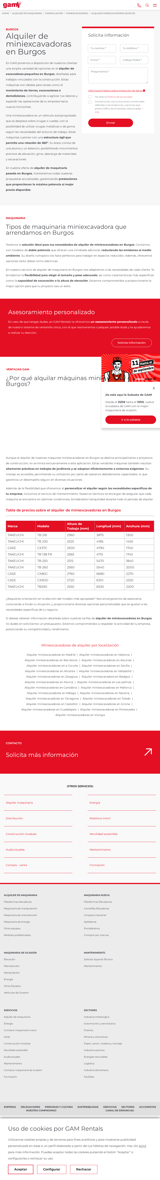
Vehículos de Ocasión (16, 992)
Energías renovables (96, 1056)
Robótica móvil (100, 818)
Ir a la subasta (130, 419)
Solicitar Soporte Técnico (98, 959)
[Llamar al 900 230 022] (139, 5)
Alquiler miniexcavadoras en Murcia (49, 682)
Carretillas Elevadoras (96, 908)
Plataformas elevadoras (18, 901)
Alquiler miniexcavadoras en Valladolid (105, 671)
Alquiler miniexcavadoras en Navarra (104, 693)
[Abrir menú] (155, 5)
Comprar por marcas (96, 935)
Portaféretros (92, 928)
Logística (89, 1063)
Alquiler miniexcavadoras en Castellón (52, 704)
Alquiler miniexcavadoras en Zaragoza (52, 676)
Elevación (9, 959)
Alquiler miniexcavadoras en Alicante (50, 671)
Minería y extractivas (96, 1036)
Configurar (51, 1169)
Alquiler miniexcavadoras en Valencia (104, 654)
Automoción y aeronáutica (100, 1023)
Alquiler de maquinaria (17, 1016)
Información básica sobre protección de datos (115, 90)
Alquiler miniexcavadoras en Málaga (51, 693)
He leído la (113, 96)
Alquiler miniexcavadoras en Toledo (107, 698)
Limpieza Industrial (95, 915)
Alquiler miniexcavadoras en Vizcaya (80, 715)
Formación (97, 865)
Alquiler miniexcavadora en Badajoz (106, 676)
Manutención (12, 966)
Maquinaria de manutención (20, 915)
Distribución (14, 818)
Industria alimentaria (96, 1070)
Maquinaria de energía (17, 921)
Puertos (88, 1030)
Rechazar (83, 1169)
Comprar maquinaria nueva (20, 1030)
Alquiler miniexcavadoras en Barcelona (51, 660)
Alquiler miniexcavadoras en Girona (106, 704)
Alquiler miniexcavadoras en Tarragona (52, 698)
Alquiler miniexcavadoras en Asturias (106, 660)
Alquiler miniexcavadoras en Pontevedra (107, 709)
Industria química (94, 1050)
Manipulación (12, 972)
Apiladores (90, 921)
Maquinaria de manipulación (20, 908)
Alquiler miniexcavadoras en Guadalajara (48, 709)
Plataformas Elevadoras (98, 901)
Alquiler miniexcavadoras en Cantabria (51, 687)
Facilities (89, 1076)
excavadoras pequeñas (22, 74)
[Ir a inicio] (12, 5)
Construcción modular (21, 834)
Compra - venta (16, 865)
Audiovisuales (15, 849)
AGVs (7, 1036)
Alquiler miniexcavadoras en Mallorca (106, 687)
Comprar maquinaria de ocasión (23, 1070)
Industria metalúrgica (96, 1016)
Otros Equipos (12, 985)
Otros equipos (12, 928)
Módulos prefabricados (17, 935)
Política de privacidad (119, 96)
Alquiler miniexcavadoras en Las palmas (104, 682)
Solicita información (132, 342)
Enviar (110, 122)
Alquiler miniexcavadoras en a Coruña (52, 665)
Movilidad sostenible (103, 834)
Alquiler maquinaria (19, 802)
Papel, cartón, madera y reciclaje (103, 1043)
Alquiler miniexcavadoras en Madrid (51, 654)
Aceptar (20, 1169)
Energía (95, 802)
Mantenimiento (100, 849)
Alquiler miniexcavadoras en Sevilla (106, 665)
